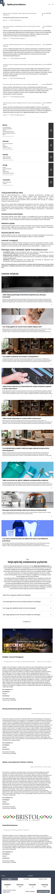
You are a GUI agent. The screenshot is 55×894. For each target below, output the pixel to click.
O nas (3, 876)
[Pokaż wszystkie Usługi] (50, 170)
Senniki (4, 167)
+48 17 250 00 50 (25, 830)
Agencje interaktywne (7, 128)
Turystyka (6, 180)
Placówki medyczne (7, 148)
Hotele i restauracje (7, 182)
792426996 (32, 661)
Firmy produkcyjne (7, 127)
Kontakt (30, 876)
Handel (5, 155)
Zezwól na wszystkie (43, 891)
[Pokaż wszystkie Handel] (50, 157)
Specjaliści (5, 146)
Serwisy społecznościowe (8, 173)
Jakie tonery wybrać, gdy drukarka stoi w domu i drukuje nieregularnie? (20, 84)
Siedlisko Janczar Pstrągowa (12, 657)
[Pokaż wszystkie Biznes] (50, 130)
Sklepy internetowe (7, 156)
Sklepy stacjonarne (7, 158)
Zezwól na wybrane (30, 891)
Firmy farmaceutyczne (8, 143)
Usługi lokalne (6, 171)
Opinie (4, 170)
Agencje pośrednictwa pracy (9, 133)
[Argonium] (6, 892)
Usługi (5, 165)
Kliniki (4, 145)
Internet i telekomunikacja (8, 131)
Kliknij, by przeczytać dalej (8, 136)
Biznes (5, 125)
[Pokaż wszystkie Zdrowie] (50, 145)
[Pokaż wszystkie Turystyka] (50, 182)
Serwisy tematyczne (7, 168)
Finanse (4, 130)
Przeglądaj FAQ (26, 621)
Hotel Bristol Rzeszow (10, 825)
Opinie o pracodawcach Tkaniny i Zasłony (17, 762)
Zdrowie (6, 141)
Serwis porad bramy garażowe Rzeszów (17, 709)
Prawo (4, 134)
